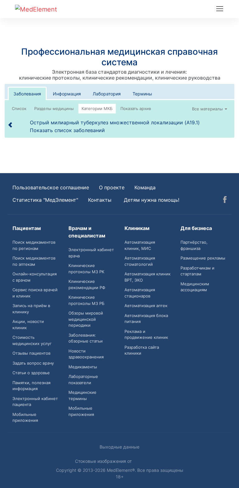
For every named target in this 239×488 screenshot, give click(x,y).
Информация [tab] (67, 93)
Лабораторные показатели (83, 379)
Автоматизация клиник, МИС (139, 245)
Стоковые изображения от (104, 461)
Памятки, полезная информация (31, 385)
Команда (145, 187)
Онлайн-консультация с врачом (34, 277)
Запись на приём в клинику (31, 308)
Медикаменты (82, 366)
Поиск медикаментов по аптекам (33, 261)
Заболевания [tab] (27, 93)
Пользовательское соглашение (50, 187)
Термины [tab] (142, 93)
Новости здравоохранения (86, 354)
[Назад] (10, 124)
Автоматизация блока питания (146, 318)
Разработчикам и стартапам (197, 271)
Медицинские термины (82, 395)
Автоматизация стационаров (139, 292)
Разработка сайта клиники (141, 350)
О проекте (111, 187)
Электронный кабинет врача (91, 252)
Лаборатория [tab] (107, 93)
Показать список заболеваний (67, 130)
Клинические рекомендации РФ (86, 284)
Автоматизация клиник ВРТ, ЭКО (147, 277)
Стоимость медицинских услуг (32, 340)
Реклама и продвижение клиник (146, 334)
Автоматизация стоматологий (139, 261)
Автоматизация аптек (145, 305)
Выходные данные (119, 446)
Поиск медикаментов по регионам (33, 245)
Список (19, 108)
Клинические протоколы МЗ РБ (86, 300)
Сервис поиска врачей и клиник (35, 292)
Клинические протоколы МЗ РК (86, 268)
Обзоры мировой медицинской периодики (85, 319)
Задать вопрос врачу (33, 363)
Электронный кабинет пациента (35, 401)
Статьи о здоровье (31, 372)
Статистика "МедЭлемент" (45, 200)
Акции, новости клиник (28, 324)
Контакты (99, 200)
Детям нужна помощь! (151, 200)
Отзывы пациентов (31, 353)
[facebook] (225, 200)
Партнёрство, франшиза (194, 245)
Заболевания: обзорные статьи (85, 338)
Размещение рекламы (202, 258)
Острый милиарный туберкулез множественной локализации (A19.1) (115, 122)
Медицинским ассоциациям (194, 286)
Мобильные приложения (25, 417)
